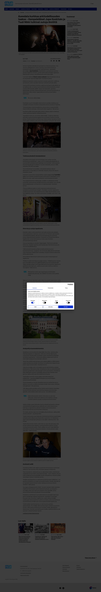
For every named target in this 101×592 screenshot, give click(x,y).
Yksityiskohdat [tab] (50, 287)
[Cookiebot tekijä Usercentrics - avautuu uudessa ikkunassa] (68, 284)
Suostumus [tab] (35, 287)
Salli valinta (50, 306)
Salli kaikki (66, 306)
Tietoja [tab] (66, 287)
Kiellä (35, 306)
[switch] (44, 303)
